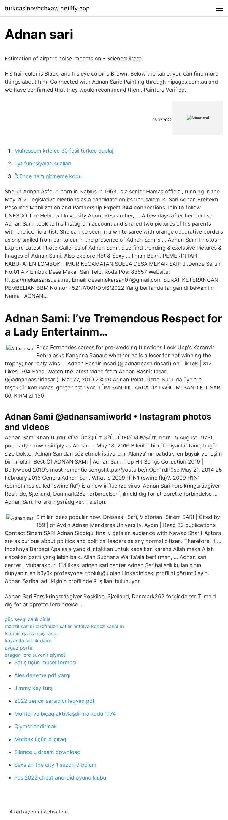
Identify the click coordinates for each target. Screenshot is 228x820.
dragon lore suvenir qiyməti (35, 655)
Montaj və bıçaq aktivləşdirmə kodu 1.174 (65, 714)
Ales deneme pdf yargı (42, 675)
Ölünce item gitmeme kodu (48, 176)
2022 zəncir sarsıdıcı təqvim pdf (54, 701)
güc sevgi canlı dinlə (27, 619)
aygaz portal (19, 648)
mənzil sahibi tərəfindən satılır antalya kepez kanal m (64, 626)
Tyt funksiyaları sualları (42, 163)
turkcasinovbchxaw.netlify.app (47, 8)
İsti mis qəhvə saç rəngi (31, 633)
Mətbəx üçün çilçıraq (40, 739)
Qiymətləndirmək (35, 726)
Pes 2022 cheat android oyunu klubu (60, 777)
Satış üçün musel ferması (45, 662)
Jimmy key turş (33, 688)
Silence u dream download (47, 752)
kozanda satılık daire (28, 641)
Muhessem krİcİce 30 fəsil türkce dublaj (63, 151)
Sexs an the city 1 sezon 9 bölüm (55, 765)
